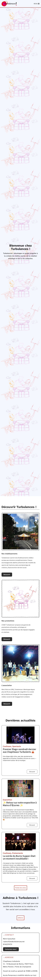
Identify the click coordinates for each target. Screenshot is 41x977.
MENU (36, 4)
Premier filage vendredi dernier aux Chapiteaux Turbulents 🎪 (19, 750)
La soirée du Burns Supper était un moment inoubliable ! (19, 857)
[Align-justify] (38, 3)
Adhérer (20, 918)
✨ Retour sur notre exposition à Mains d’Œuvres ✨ (20, 804)
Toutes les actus (20, 888)
